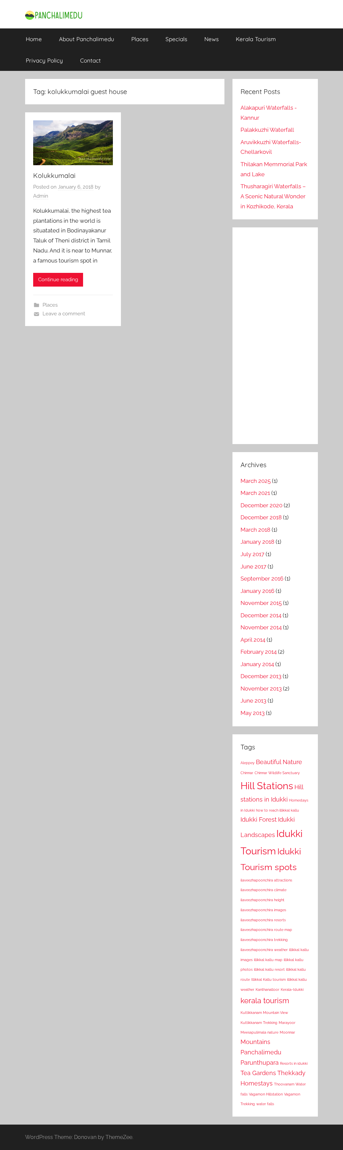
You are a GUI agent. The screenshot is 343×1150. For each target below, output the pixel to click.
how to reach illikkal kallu (277, 810)
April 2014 (253, 639)
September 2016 (262, 578)
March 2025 (256, 481)
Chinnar (247, 773)
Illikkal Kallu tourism (268, 979)
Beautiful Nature (279, 761)
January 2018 (257, 541)
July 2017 (252, 554)
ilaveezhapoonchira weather (264, 950)
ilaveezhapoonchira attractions (266, 880)
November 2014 (261, 627)
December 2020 (261, 505)
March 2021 (255, 493)
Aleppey (248, 763)
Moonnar (287, 1032)
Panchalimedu (261, 1052)
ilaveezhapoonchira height (262, 900)
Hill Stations (267, 786)
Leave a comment (64, 314)
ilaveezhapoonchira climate (263, 890)
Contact (90, 60)
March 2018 (255, 529)
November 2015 (261, 603)
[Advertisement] (275, 335)
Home (34, 38)
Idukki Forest (259, 819)
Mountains (255, 1041)
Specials (176, 38)
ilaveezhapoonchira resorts (263, 920)
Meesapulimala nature (259, 1032)
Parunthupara (260, 1062)
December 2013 (261, 676)
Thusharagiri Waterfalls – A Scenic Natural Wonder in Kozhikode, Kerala (273, 196)
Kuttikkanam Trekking (259, 1023)
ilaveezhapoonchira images (263, 910)
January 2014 (257, 664)
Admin (40, 196)
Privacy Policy (44, 60)
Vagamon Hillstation (266, 1094)
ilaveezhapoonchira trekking (264, 940)
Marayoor (287, 1023)
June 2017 (253, 566)
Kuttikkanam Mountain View (264, 1013)
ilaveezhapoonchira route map (266, 930)
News (211, 38)
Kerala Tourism (256, 38)
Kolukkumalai (54, 175)
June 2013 (253, 700)
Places (139, 38)
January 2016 (257, 591)
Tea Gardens (258, 1072)
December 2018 (261, 517)
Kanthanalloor (267, 989)
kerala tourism (265, 1000)
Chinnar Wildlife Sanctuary (277, 773)
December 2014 (261, 615)
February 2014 (259, 651)
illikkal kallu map (268, 960)
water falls (265, 1104)
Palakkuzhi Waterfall (267, 129)
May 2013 (253, 713)
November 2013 (261, 688)
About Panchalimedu (86, 38)
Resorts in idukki (293, 1063)
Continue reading (58, 280)
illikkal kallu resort (269, 969)
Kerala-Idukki (292, 989)
